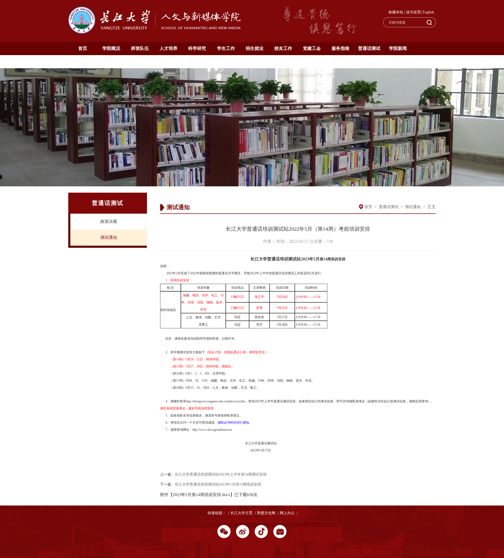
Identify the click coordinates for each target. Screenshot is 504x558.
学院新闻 (398, 48)
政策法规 (108, 221)
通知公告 (83, 61)
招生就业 (255, 48)
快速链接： (217, 513)
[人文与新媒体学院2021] (155, 32)
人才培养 (168, 48)
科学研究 (197, 48)
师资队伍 (140, 48)
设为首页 (413, 12)
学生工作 (226, 48)
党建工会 (312, 48)
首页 (82, 48)
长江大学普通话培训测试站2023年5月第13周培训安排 (218, 484)
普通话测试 (369, 48)
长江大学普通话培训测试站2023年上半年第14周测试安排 (221, 474)
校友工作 (283, 48)
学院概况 (111, 48)
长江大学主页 (241, 513)
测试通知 (108, 237)
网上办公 (287, 513)
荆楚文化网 (266, 513)
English (428, 12)
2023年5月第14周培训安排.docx (201, 494)
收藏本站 (395, 12)
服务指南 (340, 48)
